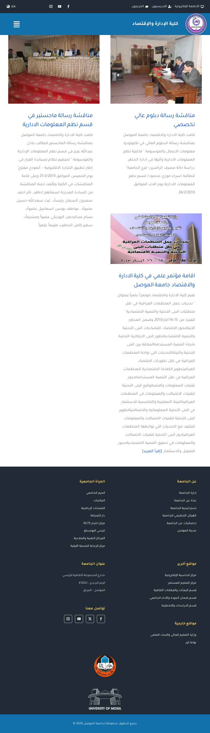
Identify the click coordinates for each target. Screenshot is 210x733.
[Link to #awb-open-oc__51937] (17, 24)
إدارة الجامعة (187, 493)
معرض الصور (148, 69)
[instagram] (50, 6)
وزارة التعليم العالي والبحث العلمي (173, 635)
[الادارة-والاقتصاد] (196, 15)
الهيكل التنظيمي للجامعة (179, 515)
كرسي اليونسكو (94, 531)
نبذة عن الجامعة (185, 500)
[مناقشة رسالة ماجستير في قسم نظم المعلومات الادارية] (54, 69)
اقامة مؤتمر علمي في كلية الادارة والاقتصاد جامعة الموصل (164, 238)
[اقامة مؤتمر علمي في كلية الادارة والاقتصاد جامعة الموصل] (156, 238)
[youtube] (59, 6)
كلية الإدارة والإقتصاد (155, 24)
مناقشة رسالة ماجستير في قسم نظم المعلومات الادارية (62, 69)
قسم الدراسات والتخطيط (178, 605)
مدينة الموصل (186, 531)
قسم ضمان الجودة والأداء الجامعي (173, 598)
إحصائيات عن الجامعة (181, 523)
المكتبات (99, 500)
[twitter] (90, 619)
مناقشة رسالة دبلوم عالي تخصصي (164, 69)
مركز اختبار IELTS (94, 523)
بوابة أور (191, 642)
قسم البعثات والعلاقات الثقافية (175, 590)
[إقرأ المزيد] (152, 451)
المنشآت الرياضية (93, 508)
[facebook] (68, 6)
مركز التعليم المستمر (182, 583)
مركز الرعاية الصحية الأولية (88, 546)
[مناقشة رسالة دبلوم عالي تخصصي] (156, 69)
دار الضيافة (98, 515)
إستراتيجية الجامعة (183, 508)
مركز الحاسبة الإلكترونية (180, 575)
